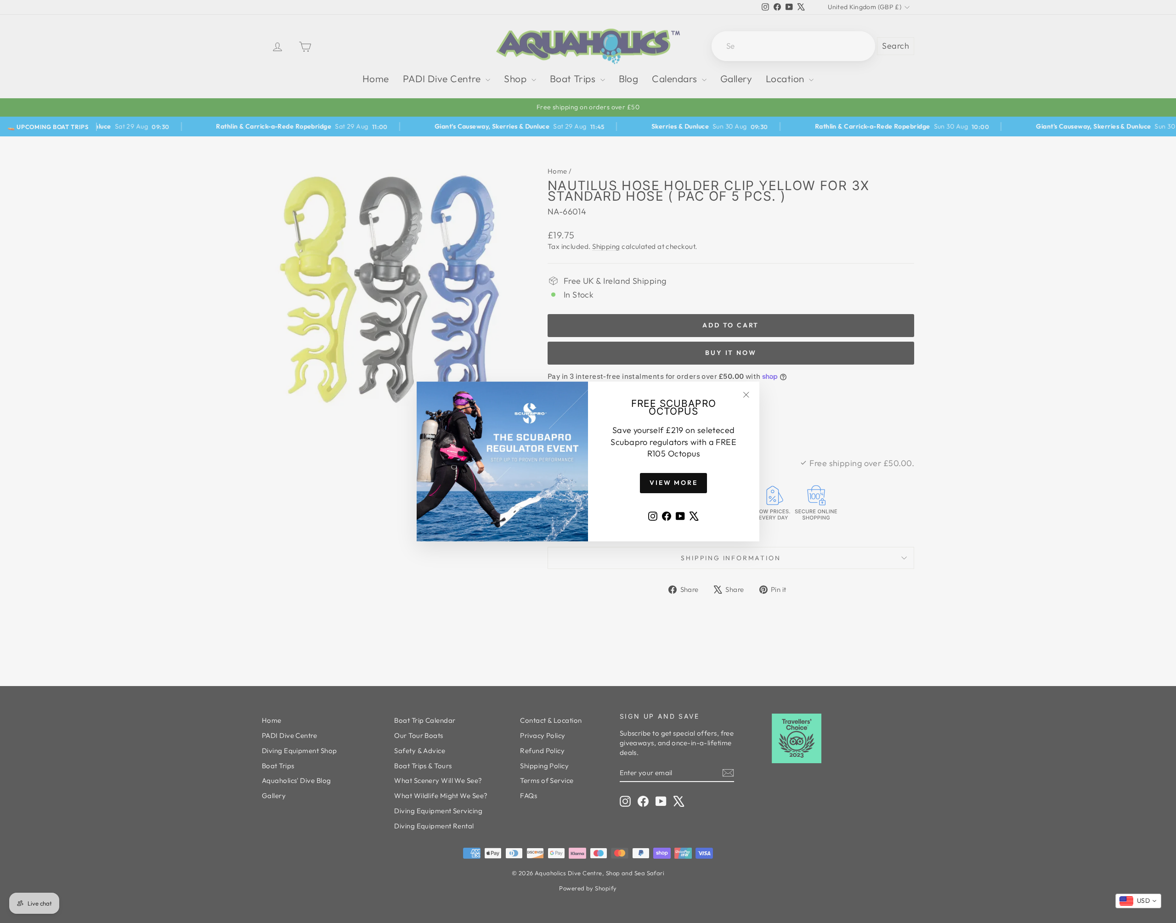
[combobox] (1138, 901)
